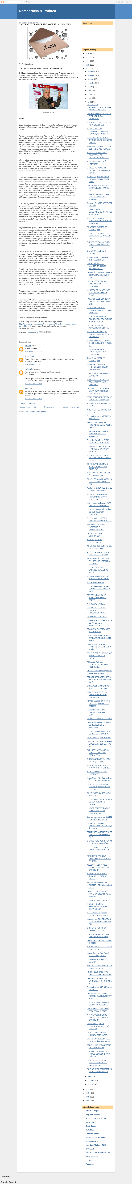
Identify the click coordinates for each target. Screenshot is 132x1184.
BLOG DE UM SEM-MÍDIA (96, 1118)
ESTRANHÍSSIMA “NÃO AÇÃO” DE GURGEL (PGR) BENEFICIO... (99, 511)
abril (89, 102)
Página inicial (49, 407)
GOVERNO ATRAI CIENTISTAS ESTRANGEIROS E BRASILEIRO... (99, 725)
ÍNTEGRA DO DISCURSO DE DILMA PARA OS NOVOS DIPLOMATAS (98, 390)
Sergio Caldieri (30, 356)
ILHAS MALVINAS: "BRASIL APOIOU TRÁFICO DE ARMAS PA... (98, 433)
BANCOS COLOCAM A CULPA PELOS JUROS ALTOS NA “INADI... (98, 244)
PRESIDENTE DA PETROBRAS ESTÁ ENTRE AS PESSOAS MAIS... (99, 679)
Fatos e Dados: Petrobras (96, 1137)
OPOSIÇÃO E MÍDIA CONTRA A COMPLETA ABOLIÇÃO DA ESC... (99, 275)
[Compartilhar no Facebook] (47, 332)
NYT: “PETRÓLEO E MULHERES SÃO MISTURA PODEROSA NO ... (99, 849)
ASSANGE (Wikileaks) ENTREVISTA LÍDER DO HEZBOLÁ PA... (97, 664)
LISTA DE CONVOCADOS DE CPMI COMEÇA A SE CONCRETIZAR (98, 810)
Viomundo (90, 1164)
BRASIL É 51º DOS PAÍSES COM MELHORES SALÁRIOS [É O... (99, 885)
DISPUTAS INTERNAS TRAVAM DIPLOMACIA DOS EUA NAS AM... (99, 743)
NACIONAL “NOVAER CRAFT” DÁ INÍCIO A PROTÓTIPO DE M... (99, 980)
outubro (91, 79)
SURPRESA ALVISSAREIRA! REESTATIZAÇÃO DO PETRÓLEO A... (98, 752)
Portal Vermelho (92, 1156)
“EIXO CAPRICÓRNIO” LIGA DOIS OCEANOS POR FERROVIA (98, 196)
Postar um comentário (27, 403)
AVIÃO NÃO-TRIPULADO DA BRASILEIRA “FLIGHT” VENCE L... (98, 382)
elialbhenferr (29, 369)
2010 (88, 1093)
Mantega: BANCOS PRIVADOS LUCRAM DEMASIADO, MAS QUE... (99, 921)
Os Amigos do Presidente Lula (98, 1153)
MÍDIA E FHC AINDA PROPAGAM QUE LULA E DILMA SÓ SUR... (98, 906)
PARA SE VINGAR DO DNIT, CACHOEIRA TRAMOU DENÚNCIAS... (98, 694)
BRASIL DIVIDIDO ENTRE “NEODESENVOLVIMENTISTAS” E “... (99, 996)
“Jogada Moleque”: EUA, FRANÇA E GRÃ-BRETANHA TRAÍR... (99, 646)
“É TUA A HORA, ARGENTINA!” (99, 738)
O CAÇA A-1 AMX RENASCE (98, 900)
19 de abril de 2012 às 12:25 (33, 364)
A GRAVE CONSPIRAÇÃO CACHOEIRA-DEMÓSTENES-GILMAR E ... (99, 334)
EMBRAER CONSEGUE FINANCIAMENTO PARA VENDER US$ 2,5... (97, 367)
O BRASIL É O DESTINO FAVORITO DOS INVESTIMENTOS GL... (97, 610)
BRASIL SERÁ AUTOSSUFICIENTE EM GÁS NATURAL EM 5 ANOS (99, 107)
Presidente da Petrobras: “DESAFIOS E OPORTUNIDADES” (96, 527)
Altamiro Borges (92, 1111)
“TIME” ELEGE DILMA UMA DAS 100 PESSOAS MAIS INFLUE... (99, 655)
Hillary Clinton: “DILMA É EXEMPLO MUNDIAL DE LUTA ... (97, 712)
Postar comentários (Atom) (36, 412)
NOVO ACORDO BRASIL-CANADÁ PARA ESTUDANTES (97, 283)
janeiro (90, 1084)
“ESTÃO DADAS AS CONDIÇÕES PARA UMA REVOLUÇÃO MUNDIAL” (97, 131)
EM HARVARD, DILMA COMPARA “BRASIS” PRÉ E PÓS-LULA (99, 1026)
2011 (88, 1089)
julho (90, 91)
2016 (88, 54)
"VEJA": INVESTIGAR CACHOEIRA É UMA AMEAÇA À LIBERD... (99, 825)
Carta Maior (90, 1130)
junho (90, 94)
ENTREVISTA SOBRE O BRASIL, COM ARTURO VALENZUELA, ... (97, 1062)
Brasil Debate (91, 1126)
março (90, 1077)
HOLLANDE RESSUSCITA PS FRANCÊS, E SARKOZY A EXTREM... (98, 449)
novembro (92, 75)
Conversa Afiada (92, 1134)
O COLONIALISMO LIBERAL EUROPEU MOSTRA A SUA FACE (98, 588)
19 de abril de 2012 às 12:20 (33, 351)
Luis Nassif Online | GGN (96, 1145)
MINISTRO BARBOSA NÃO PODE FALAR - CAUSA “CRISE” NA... (97, 496)
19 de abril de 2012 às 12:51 (33, 383)
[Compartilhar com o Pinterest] (49, 332)
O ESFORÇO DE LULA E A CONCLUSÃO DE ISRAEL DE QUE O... (99, 235)
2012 (88, 69)
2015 (88, 57)
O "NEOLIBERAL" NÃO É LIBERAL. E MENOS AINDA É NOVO (99, 170)
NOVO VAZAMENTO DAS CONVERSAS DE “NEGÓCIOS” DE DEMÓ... (98, 155)
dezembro (92, 72)
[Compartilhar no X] (45, 332)
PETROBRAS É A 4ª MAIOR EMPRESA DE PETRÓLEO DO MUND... (98, 561)
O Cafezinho (90, 1149)
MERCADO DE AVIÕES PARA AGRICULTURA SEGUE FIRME (98, 292)
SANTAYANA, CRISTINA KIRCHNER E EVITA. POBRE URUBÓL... (99, 424)
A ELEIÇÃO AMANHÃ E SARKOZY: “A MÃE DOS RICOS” (97, 570)
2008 (88, 1101)
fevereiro (91, 1080)
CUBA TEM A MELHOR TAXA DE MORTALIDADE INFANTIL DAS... (99, 187)
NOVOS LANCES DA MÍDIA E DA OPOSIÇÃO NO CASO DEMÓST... (98, 703)
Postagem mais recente (28, 407)
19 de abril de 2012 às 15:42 (33, 398)
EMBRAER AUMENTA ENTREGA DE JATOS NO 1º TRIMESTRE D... (99, 622)
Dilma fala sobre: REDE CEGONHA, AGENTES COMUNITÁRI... (96, 351)
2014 (88, 61)
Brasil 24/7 (90, 1122)
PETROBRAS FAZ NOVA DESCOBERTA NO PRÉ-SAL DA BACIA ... (99, 858)
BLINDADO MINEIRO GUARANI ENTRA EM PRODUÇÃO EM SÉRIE (99, 638)
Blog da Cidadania (93, 1115)
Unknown (28, 346)
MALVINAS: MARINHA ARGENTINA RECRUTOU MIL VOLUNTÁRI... (99, 220)
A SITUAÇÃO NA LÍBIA (96, 604)
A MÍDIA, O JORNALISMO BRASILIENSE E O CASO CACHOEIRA (98, 1017)
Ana (26, 388)
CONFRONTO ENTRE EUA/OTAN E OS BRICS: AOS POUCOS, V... (99, 212)
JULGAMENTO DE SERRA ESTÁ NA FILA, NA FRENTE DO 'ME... (99, 457)
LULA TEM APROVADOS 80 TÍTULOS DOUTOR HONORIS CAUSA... (99, 140)
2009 (88, 1097)
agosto (90, 87)
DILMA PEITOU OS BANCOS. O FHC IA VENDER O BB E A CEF (99, 481)
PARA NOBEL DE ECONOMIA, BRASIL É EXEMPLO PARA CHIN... (99, 301)
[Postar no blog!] (42, 332)
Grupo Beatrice (92, 1141)
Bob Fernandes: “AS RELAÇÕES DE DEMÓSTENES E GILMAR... (99, 801)
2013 (88, 65)
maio (90, 98)
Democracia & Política (37, 11)
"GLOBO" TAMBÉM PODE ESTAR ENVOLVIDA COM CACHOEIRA (98, 867)
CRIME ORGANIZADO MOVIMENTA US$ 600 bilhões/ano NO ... (96, 266)
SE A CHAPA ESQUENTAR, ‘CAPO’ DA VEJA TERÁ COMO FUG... (97, 466)
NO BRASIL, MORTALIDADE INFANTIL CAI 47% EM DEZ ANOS (98, 179)
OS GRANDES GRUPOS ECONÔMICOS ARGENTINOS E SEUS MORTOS (99, 319)
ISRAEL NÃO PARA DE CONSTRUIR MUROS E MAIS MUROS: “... (99, 310)
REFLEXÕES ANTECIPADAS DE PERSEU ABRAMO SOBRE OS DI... (99, 834)
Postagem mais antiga (70, 407)
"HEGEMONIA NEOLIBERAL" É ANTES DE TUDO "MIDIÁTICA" (99, 116)
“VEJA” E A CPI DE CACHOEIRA (99, 719)
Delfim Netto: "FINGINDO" (97, 617)
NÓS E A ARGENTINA (95, 583)
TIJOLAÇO (90, 1160)
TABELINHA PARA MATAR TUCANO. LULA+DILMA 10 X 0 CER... (99, 876)
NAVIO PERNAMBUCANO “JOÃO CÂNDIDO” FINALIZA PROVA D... (99, 893)
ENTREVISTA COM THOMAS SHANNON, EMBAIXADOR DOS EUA (98, 786)
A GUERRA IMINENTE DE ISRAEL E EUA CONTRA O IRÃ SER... (98, 1054)
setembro (91, 83)
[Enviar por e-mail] (40, 332)
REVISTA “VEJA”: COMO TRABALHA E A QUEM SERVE (96, 597)
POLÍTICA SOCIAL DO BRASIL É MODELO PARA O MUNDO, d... (99, 343)
